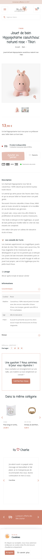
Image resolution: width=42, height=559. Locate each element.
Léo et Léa (27, 422)
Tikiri (21, 28)
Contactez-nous (21, 381)
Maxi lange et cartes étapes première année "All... (10, 425)
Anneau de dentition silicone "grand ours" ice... (31, 425)
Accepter (9, 552)
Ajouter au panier (13, 156)
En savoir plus (23, 552)
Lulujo (5, 422)
